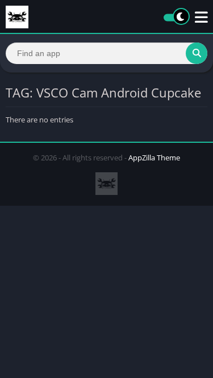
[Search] (196, 53)
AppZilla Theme (154, 157)
